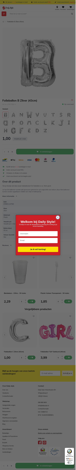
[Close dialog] (57, 217)
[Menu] (71, 449)
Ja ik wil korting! (37, 249)
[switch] (68, 462)
